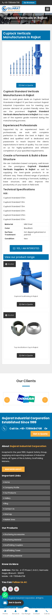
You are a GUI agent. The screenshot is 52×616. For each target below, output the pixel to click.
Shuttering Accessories (14, 534)
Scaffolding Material (13, 555)
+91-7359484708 (11, 2)
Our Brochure (29, 3)
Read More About (13, 469)
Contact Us (9, 509)
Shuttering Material (12, 539)
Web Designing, (38, 608)
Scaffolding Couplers (13, 545)
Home (7, 482)
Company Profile (11, 487)
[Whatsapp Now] (5, 595)
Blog (6, 503)
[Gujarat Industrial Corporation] (11, 9)
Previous (7, 400)
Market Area (9, 519)
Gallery (7, 498)
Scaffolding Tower (12, 550)
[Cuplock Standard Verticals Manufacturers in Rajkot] (26, 62)
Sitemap (8, 514)
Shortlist (11, 264)
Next (45, 400)
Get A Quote (27, 85)
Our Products (10, 493)
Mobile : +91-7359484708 (13, 576)
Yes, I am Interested (27, 248)
